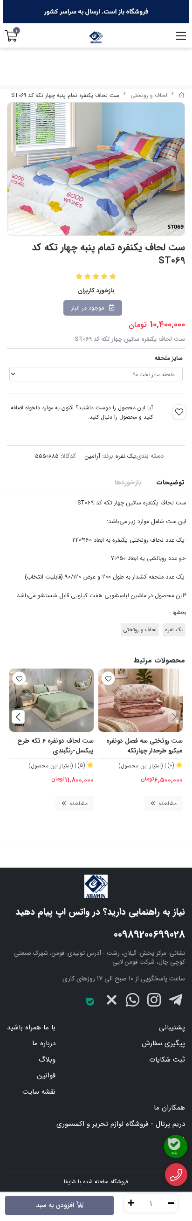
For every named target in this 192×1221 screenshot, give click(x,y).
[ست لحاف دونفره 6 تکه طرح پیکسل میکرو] (51, 700)
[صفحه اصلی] (181, 95)
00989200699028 (149, 934)
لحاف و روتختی (148, 95)
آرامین (92, 456)
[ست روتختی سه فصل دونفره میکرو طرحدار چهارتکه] (140, 700)
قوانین (46, 1075)
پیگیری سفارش (163, 1043)
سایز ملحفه (168, 358)
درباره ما (43, 1043)
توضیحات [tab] (170, 482)
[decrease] (171, 1203)
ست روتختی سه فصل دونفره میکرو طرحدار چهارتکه (144, 746)
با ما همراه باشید (31, 1027)
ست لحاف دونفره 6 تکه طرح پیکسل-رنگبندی (55, 746)
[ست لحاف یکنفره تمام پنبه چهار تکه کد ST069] (96, 886)
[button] (174, 716)
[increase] (130, 1203)
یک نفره (126, 456)
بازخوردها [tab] (128, 482)
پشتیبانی (172, 1027)
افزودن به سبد (56, 1205)
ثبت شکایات (167, 1059)
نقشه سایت (38, 1091)
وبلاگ (47, 1059)
